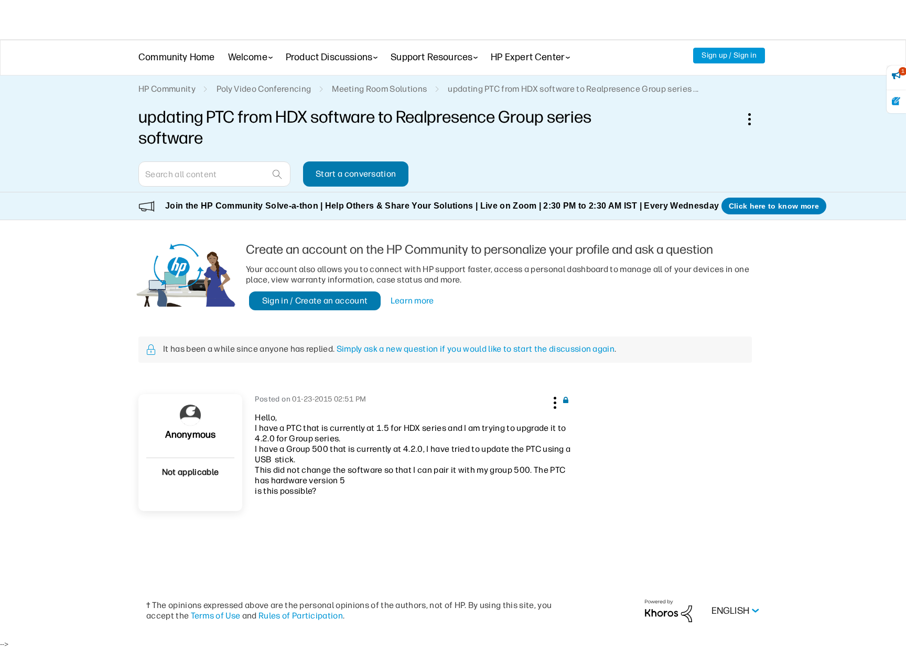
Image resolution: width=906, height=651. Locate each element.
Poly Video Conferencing (264, 89)
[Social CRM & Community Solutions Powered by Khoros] (668, 610)
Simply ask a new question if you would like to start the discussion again (475, 349)
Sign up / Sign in (729, 55)
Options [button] (755, 119)
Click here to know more (774, 206)
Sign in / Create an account (315, 301)
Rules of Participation (300, 616)
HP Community (167, 89)
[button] (554, 401)
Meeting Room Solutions (379, 89)
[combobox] (214, 174)
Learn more (412, 301)
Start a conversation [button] (356, 174)
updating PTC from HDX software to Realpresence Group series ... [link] (573, 89)
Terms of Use (216, 616)
